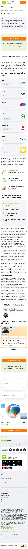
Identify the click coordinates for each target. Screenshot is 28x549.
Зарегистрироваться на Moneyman (12, 204)
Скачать (23, 2)
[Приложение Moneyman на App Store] (17, 461)
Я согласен (23, 546)
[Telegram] (17, 449)
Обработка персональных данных (7, 527)
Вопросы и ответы (6, 495)
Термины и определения (7, 499)
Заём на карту (14, 39)
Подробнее (5, 84)
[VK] (10, 449)
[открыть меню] (2, 7)
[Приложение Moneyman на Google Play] (7, 461)
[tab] (11, 349)
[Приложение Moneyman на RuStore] (17, 464)
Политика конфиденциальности (6, 528)
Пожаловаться (5, 497)
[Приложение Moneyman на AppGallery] (7, 464)
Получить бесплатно (14, 430)
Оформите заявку (13, 170)
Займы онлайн (10, 456)
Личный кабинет (26, 7)
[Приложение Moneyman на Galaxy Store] (7, 468)
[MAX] (24, 449)
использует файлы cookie (5, 535)
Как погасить (4, 493)
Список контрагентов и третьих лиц (7, 531)
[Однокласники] (14, 449)
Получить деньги (14, 360)
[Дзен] (21, 449)
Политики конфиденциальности (4, 546)
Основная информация (8, 56)
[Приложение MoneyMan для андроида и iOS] (4, 457)
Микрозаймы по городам (7, 504)
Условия (18, 56)
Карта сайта (4, 502)
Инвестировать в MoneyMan (14, 444)
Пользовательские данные (5, 529)
